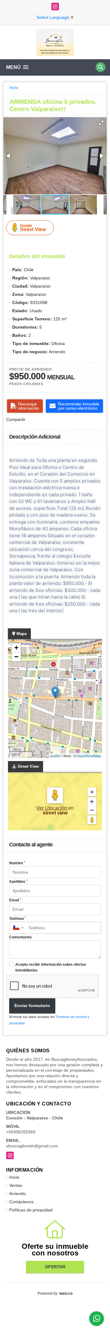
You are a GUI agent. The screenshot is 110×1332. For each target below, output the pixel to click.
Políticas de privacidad (31, 1209)
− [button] (16, 657)
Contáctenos (21, 1201)
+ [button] (16, 647)
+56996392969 (20, 1131)
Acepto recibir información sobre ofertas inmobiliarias (50, 967)
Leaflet (55, 755)
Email (15, 900)
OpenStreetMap (89, 755)
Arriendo (17, 1193)
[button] (101, 123)
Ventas (15, 1185)
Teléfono (17, 918)
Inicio (13, 88)
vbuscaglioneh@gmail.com (32, 1145)
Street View (33, 228)
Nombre (17, 863)
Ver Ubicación (52, 808)
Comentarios (20, 937)
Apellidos (18, 881)
